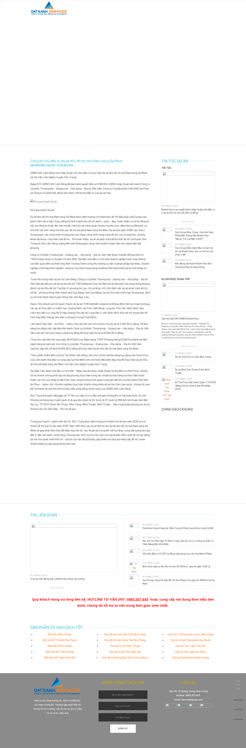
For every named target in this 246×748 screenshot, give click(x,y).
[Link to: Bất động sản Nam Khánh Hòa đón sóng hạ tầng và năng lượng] (166, 263)
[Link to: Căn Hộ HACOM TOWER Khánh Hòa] (188, 296)
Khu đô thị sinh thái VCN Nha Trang (125, 634)
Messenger (238, 719)
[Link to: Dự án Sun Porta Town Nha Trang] (166, 356)
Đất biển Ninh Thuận (59, 645)
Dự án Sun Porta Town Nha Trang (193, 356)
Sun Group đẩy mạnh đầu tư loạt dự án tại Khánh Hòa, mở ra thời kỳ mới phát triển (194, 251)
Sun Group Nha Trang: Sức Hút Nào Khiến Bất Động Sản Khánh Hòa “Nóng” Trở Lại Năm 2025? (194, 235)
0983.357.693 (137, 599)
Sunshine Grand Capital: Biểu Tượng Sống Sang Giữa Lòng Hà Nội (178, 528)
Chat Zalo (238, 709)
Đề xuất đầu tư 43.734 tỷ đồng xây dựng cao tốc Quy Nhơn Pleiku (177, 553)
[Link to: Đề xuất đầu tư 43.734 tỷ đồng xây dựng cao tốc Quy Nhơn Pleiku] (134, 553)
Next (243, 73)
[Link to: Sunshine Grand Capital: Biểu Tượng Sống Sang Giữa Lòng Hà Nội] (134, 528)
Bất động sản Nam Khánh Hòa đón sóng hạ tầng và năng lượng (193, 265)
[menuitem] (117, 8)
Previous (3, 73)
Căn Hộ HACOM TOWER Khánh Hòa (179, 318)
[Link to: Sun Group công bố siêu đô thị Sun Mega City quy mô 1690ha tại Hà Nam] (134, 580)
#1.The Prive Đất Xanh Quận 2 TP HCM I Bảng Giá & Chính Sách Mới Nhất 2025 (195, 385)
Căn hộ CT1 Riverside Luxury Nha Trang (191, 634)
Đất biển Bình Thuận (59, 634)
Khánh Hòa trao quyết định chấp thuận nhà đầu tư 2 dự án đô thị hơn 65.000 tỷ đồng (188, 211)
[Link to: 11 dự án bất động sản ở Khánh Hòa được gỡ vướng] (74, 547)
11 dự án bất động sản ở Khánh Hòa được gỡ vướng (57, 578)
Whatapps (238, 700)
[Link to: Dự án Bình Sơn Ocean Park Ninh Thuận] (166, 369)
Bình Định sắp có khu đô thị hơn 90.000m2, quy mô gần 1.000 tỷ (176, 566)
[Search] (212, 8)
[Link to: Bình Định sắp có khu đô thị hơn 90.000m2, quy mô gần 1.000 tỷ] (134, 568)
